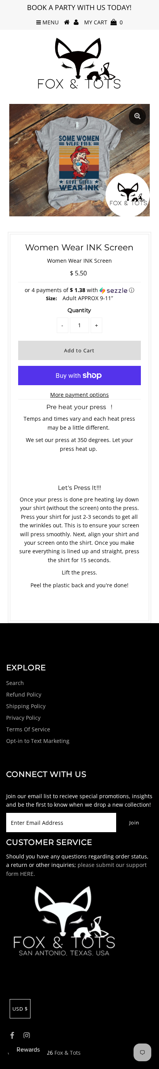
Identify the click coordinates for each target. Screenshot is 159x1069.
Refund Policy (23, 694)
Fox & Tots (67, 1052)
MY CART (103, 22)
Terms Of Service (28, 729)
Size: (51, 298)
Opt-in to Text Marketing (37, 740)
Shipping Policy (26, 706)
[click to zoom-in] (137, 116)
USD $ (20, 1008)
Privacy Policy (23, 717)
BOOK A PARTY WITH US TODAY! (79, 7)
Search (15, 683)
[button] (79, 290)
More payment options (79, 394)
